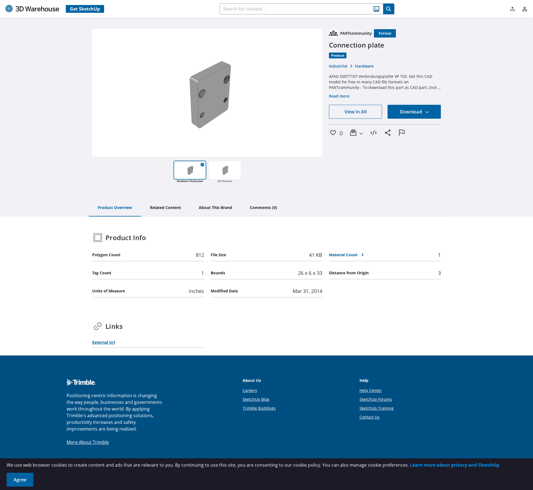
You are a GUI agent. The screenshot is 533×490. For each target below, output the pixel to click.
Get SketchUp (85, 9)
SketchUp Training (376, 408)
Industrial (338, 66)
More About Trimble (88, 442)
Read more (339, 96)
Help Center (370, 390)
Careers (250, 390)
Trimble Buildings (259, 408)
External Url (103, 342)
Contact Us (369, 417)
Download (411, 112)
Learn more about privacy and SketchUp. (455, 465)
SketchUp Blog (256, 399)
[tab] (115, 208)
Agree (20, 480)
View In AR (356, 112)
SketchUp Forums (375, 399)
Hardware (364, 66)
